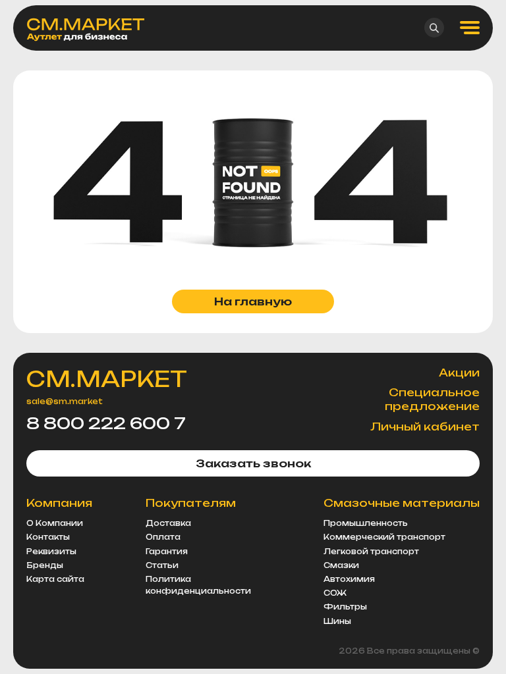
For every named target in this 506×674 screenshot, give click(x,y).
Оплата (163, 537)
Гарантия (167, 551)
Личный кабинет (425, 426)
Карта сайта (55, 579)
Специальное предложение (432, 399)
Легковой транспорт (371, 551)
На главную (253, 301)
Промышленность (365, 523)
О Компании (54, 523)
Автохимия (349, 579)
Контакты (48, 537)
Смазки (341, 565)
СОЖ (335, 593)
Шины (337, 621)
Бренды (44, 565)
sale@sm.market (64, 401)
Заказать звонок (253, 463)
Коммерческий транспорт (384, 537)
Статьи (162, 565)
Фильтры (345, 606)
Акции (459, 372)
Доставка (168, 523)
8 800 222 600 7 (106, 423)
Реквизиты (51, 551)
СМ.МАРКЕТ (106, 379)
